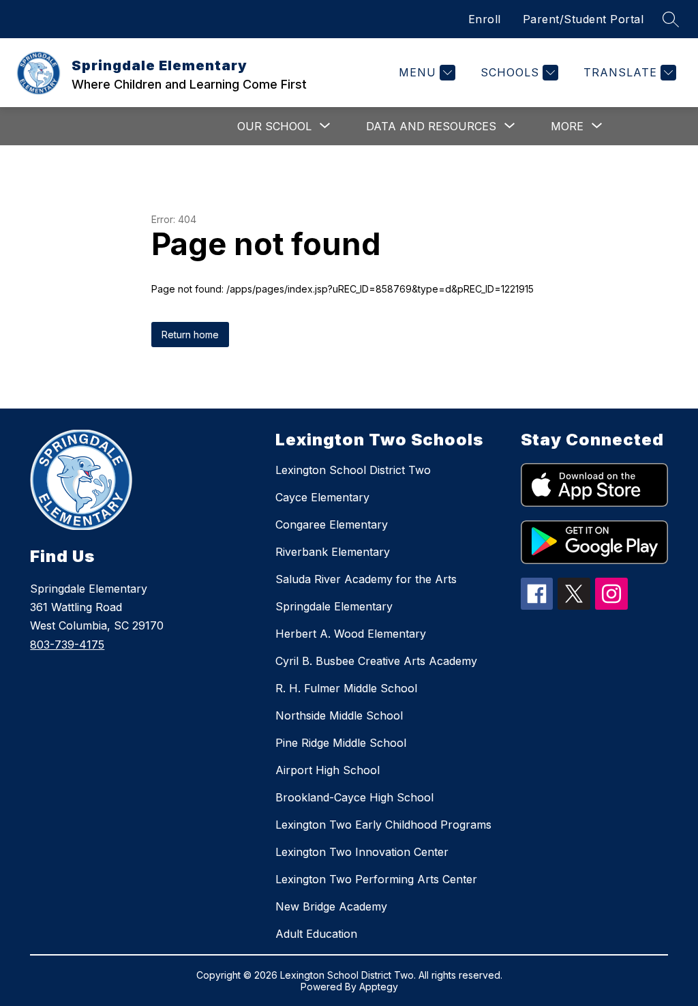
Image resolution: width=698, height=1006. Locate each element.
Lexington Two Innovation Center (362, 852)
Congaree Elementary (331, 524)
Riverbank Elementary (332, 552)
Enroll (484, 19)
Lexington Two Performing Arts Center (376, 879)
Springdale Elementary (334, 606)
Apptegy (378, 986)
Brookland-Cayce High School (354, 797)
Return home (190, 334)
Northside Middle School (339, 715)
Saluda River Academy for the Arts (366, 579)
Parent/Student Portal (583, 19)
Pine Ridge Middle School (340, 743)
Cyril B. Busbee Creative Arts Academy (376, 661)
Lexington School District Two (353, 470)
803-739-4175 (67, 644)
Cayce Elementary (322, 497)
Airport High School (327, 770)
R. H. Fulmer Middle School (346, 688)
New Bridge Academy (331, 906)
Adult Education (316, 934)
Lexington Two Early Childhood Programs (383, 824)
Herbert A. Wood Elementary (350, 633)
